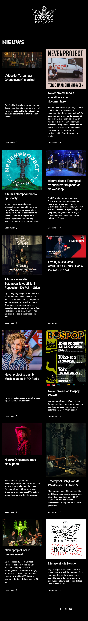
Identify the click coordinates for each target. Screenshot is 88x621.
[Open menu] (44, 29)
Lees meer (10, 142)
